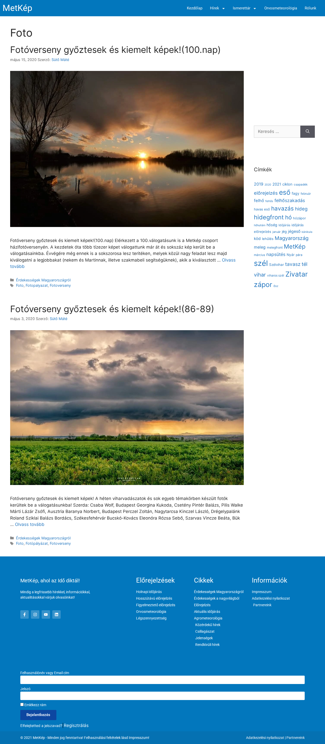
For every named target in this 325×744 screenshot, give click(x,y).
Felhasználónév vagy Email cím (44, 673)
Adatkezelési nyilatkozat (265, 738)
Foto (20, 285)
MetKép (17, 8)
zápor (263, 284)
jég (284, 232)
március (259, 255)
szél (261, 263)
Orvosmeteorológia (280, 8)
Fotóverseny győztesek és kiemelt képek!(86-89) (112, 308)
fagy (295, 193)
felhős (269, 201)
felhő (259, 200)
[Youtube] (46, 614)
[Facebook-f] (24, 614)
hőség (272, 225)
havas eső (262, 209)
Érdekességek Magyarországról (43, 280)
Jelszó (25, 689)
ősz (275, 286)
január (276, 232)
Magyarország (291, 238)
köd (257, 238)
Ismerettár (241, 8)
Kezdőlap (194, 8)
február (306, 193)
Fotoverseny (60, 285)
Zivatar (296, 274)
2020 (268, 184)
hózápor (299, 218)
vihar (260, 274)
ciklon (287, 184)
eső (284, 192)
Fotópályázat (37, 543)
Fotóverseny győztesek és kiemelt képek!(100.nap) (115, 49)
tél (304, 264)
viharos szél (275, 275)
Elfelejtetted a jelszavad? (41, 725)
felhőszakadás (289, 200)
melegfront (275, 247)
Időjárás (284, 225)
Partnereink (295, 738)
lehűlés (267, 239)
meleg (260, 247)
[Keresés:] (277, 132)
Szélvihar (276, 265)
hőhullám (259, 225)
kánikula (307, 232)
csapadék (300, 184)
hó (288, 217)
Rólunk (310, 8)
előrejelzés (266, 193)
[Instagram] (35, 614)
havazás (282, 208)
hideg (301, 208)
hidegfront (269, 217)
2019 (258, 184)
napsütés (275, 254)
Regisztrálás (76, 725)
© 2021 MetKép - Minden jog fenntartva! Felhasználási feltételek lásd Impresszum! (84, 738)
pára (299, 255)
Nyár (291, 255)
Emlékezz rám (35, 705)
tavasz (292, 264)
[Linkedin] (56, 614)
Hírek (214, 8)
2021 (276, 184)
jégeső (294, 231)
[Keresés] (307, 132)
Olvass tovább (29, 524)
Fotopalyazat (37, 285)
